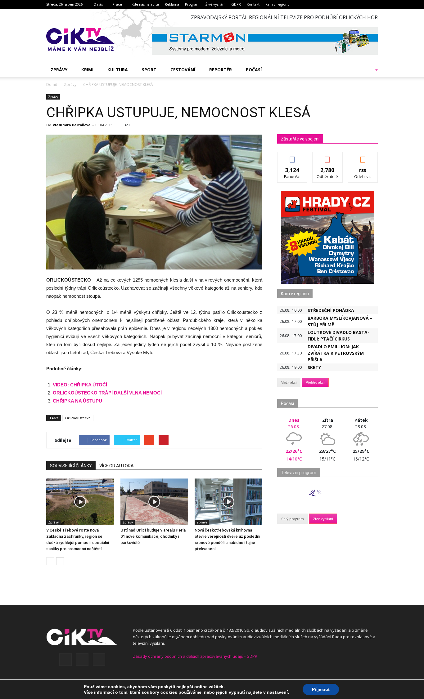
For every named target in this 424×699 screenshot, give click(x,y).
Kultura (117, 70)
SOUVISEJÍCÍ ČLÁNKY (71, 465)
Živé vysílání (215, 4)
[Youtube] (99, 659)
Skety (314, 367)
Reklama (172, 4)
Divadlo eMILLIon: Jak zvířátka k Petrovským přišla (336, 353)
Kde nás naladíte (145, 4)
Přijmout (321, 689)
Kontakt (253, 4)
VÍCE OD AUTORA (116, 465)
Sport (149, 70)
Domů (51, 84)
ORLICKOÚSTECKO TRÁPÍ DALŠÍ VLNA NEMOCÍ (107, 392)
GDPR (236, 4)
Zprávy (59, 70)
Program (192, 4)
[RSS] (82, 659)
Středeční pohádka (331, 310)
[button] (368, 69)
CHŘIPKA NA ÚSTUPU (77, 400)
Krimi (87, 70)
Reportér (220, 70)
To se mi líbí (292, 156)
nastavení (277, 692)
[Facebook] (65, 659)
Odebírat (327, 156)
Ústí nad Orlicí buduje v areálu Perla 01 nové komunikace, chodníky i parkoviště (153, 536)
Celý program (292, 518)
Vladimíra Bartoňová (72, 124)
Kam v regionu (277, 4)
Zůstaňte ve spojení (300, 138)
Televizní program (298, 472)
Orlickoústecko (78, 418)
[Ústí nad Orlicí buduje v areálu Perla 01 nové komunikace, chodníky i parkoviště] (154, 502)
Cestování (182, 70)
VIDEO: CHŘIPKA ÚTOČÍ (80, 384)
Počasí (254, 70)
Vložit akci (288, 382)
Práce (117, 4)
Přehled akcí (315, 382)
